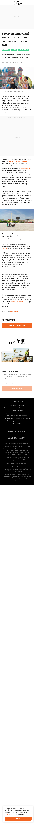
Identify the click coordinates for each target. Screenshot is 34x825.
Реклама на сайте (24, 408)
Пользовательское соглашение (17, 415)
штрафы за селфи (16, 302)
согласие (9, 374)
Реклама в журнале (17, 410)
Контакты (21, 405)
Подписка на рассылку (10, 371)
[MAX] (11, 401)
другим (4, 248)
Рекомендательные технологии (17, 421)
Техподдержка (17, 423)
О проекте (13, 405)
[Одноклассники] (19, 401)
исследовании (25, 168)
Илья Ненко (14, 311)
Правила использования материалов (17, 413)
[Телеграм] (22, 401)
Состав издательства (10, 408)
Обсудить (18, 62)
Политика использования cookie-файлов (17, 418)
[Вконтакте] (15, 401)
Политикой (8, 376)
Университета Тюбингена (18, 161)
